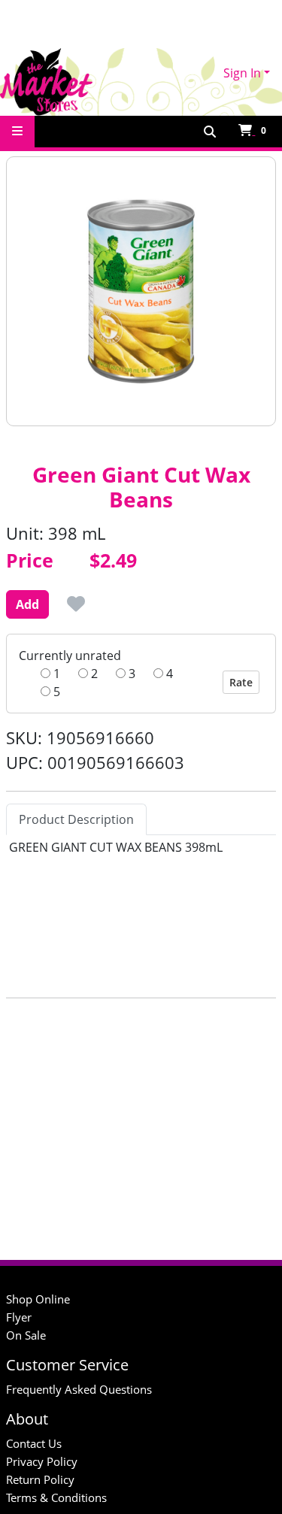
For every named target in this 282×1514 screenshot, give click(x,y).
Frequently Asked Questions (79, 1389)
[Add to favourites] (76, 603)
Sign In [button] (242, 73)
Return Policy (40, 1479)
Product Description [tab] (76, 819)
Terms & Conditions (56, 1497)
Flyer (19, 1317)
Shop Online (38, 1299)
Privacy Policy (41, 1461)
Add (27, 604)
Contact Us (34, 1443)
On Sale (26, 1335)
